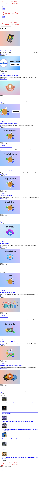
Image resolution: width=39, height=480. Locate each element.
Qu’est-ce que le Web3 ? (4, 243)
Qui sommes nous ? (5, 469)
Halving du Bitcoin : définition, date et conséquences (9, 123)
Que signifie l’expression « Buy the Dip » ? (7, 341)
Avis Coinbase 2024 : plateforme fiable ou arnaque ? (9, 75)
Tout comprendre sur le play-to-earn (6, 195)
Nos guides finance (5, 387)
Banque (3, 5)
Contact (3, 470)
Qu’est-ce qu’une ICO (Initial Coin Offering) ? (8, 292)
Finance (3, 6)
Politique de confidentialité (6, 468)
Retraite (3, 9)
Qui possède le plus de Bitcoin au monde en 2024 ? (9, 99)
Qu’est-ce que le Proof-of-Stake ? (6, 170)
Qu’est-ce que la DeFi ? (4, 317)
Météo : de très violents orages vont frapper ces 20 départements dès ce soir (17, 421)
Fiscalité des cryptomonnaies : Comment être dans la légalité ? (11, 365)
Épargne (3, 8)
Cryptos (3, 48)
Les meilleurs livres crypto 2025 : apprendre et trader (9, 50)
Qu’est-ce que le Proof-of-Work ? (6, 147)
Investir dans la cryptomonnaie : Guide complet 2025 (9, 389)
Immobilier (4, 7)
